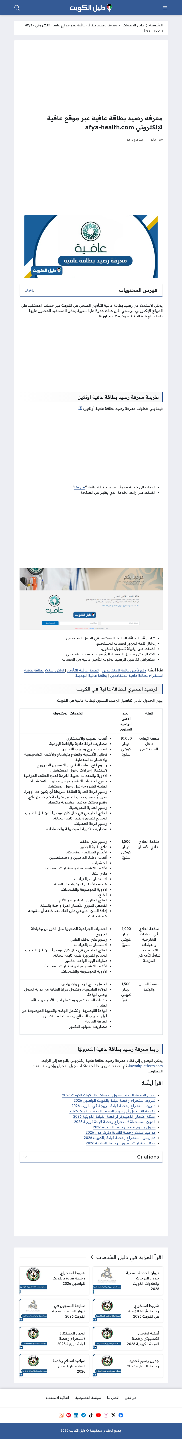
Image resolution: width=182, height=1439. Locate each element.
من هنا (79, 487)
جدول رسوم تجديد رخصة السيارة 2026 (124, 1127)
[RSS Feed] (61, 1415)
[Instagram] (106, 1415)
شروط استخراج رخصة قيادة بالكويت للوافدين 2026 (115, 1100)
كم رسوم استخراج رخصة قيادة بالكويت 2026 (120, 1137)
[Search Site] (17, 7)
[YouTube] (98, 1415)
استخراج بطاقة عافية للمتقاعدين (136, 675)
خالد (153, 139)
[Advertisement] (91, 77)
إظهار (29, 290)
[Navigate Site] (165, 7)
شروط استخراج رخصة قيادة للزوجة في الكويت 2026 (113, 1105)
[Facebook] (121, 1415)
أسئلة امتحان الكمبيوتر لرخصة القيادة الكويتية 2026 (114, 1116)
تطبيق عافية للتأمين (83, 670)
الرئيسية (156, 25)
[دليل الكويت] (91, 8)
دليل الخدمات (133, 25)
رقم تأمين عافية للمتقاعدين (124, 670)
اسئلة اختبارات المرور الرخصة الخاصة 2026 (121, 1143)
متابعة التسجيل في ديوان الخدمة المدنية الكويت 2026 (112, 1111)
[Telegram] (83, 1415)
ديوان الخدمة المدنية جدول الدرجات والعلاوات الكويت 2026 (109, 1095)
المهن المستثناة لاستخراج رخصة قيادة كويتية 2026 (115, 1121)
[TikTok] (91, 1415)
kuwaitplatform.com (146, 1066)
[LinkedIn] (76, 1415)
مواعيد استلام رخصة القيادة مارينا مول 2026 (121, 1132)
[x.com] (113, 1415)
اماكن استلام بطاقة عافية (44, 670)
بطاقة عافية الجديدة (91, 675)
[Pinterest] (68, 1415)
